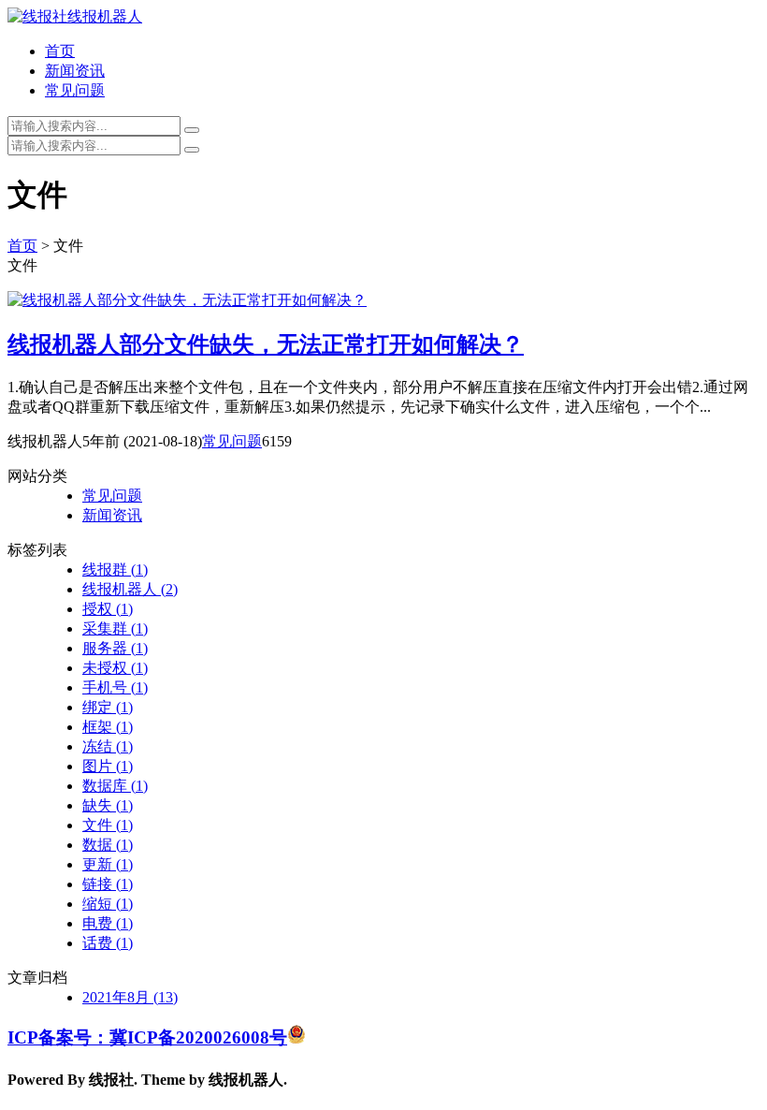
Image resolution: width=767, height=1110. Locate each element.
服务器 (115, 648)
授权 (107, 609)
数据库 (115, 786)
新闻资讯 (75, 71)
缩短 (107, 904)
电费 (107, 923)
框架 (107, 727)
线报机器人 (130, 589)
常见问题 (75, 90)
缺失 (107, 805)
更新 (107, 864)
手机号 (115, 687)
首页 (60, 51)
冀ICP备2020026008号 (198, 1037)
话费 (107, 943)
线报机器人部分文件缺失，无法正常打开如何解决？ (265, 344)
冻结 (107, 746)
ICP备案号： (58, 1037)
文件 (107, 825)
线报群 (115, 569)
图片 (107, 766)
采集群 (115, 628)
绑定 (107, 707)
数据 (107, 845)
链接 (107, 884)
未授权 (115, 668)
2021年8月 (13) (130, 997)
